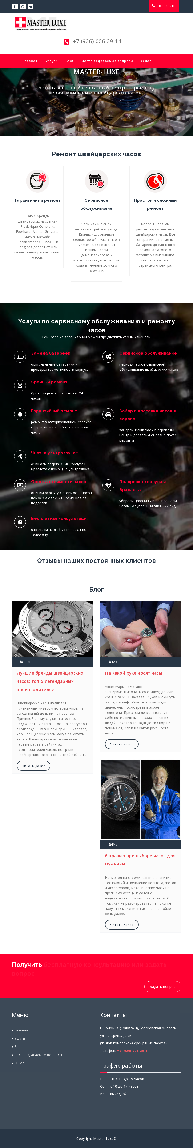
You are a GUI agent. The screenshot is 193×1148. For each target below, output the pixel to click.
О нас (146, 61)
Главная (29, 61)
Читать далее (33, 765)
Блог (70, 61)
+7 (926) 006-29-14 (96, 41)
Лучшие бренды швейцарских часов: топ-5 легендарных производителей (50, 681)
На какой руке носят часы (133, 673)
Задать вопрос (163, 986)
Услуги (51, 61)
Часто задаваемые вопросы (107, 61)
